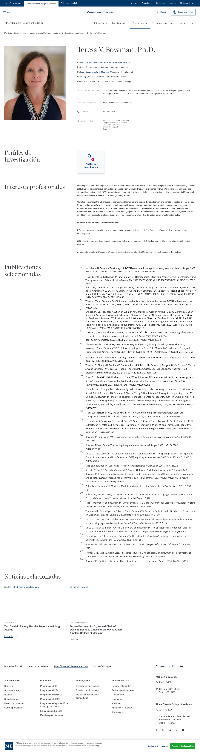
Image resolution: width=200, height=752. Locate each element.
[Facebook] (157, 730)
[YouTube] (183, 730)
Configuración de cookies (158, 746)
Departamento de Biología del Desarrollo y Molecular (108, 62)
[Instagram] (163, 730)
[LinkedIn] (170, 730)
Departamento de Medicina (97, 72)
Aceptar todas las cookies (183, 746)
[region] (100, 746)
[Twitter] (176, 730)
